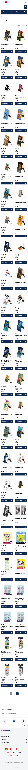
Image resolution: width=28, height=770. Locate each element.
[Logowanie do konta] (25, 2)
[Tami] (5, 2)
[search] (25, 7)
